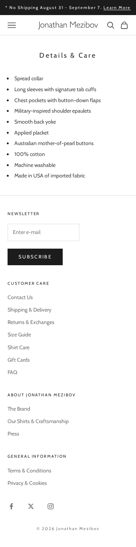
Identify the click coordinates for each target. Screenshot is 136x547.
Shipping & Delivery (29, 309)
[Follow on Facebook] (11, 506)
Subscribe (35, 257)
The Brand (19, 408)
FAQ (12, 372)
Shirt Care (18, 347)
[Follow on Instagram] (50, 506)
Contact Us (20, 297)
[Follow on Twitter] (31, 506)
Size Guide (19, 334)
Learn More (117, 7)
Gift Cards (19, 359)
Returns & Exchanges (31, 322)
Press (13, 433)
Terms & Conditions (29, 470)
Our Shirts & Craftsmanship (38, 421)
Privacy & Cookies (27, 483)
